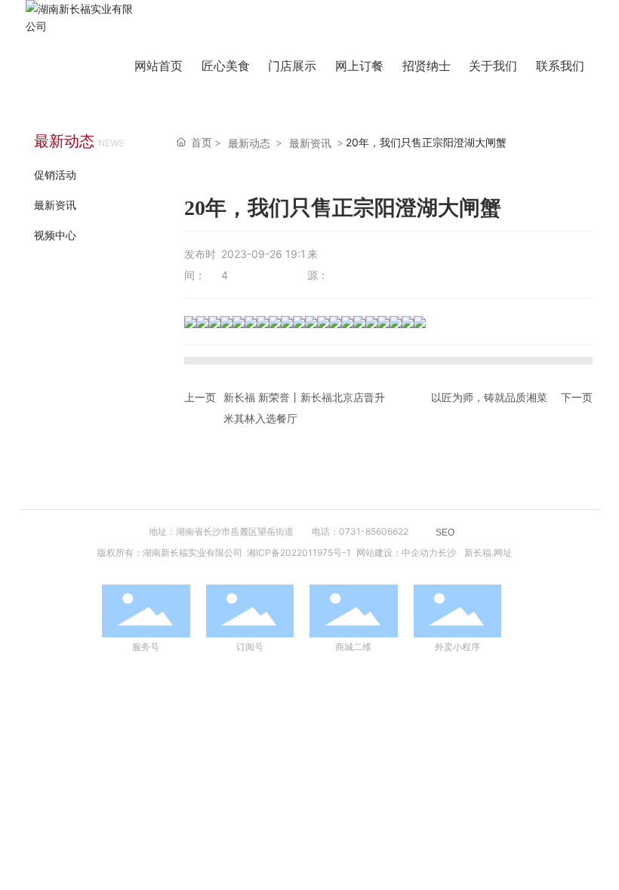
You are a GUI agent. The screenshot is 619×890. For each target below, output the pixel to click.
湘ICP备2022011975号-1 (299, 552)
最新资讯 (55, 204)
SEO (445, 532)
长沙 (447, 552)
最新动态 (249, 143)
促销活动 (55, 174)
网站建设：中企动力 (397, 552)
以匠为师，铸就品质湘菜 (489, 397)
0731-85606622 (373, 531)
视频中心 (55, 235)
